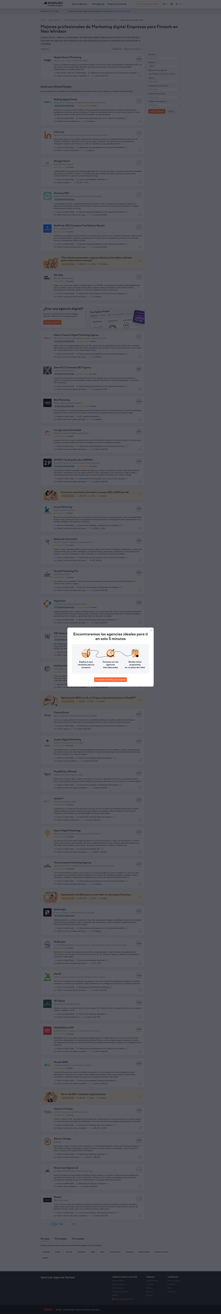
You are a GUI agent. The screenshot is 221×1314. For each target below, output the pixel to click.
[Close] (151, 630)
